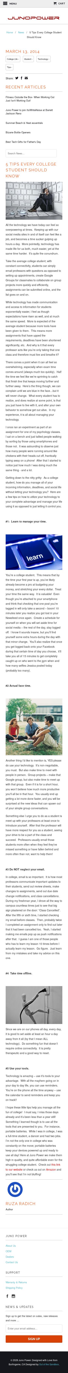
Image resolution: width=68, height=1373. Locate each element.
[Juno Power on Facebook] (7, 1296)
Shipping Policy (14, 1287)
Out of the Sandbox (49, 1364)
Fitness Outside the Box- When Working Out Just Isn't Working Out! (30, 98)
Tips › (9, 67)
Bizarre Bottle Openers (18, 132)
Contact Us (12, 1262)
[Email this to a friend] (26, 78)
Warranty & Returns (16, 1282)
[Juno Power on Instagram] (13, 1296)
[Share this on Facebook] (21, 78)
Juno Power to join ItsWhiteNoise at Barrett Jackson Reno (29, 111)
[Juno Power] (34, 15)
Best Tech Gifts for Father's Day (23, 142)
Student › (28, 59)
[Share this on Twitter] (16, 78)
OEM (8, 1251)
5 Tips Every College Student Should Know (31, 170)
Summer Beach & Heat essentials (24, 123)
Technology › (43, 59)
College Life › (13, 59)
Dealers (10, 1256)
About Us (11, 1245)
